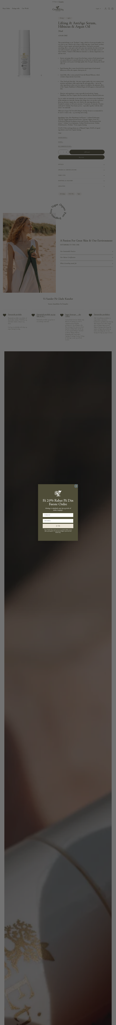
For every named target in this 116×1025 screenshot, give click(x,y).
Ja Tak (58, 526)
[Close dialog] (76, 486)
